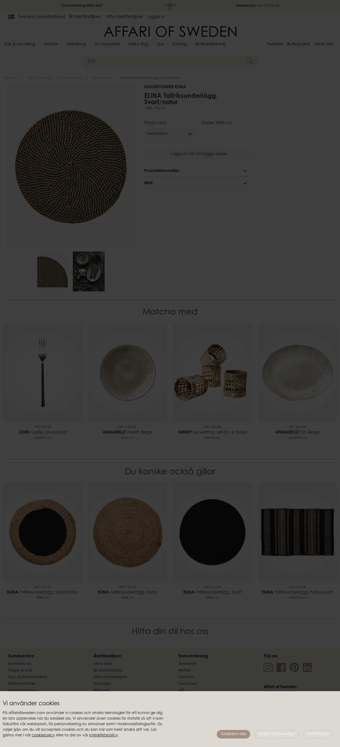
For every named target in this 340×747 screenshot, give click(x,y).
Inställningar (318, 734)
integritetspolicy (103, 735)
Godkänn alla (233, 734)
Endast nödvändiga (276, 734)
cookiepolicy (43, 735)
